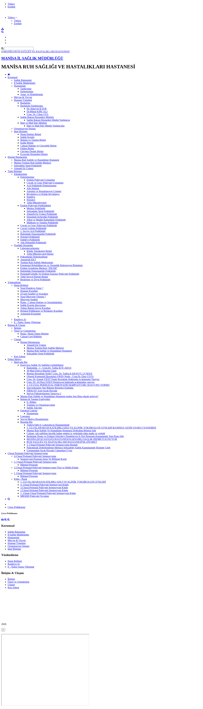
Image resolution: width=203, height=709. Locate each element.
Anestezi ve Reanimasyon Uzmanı (44, 191)
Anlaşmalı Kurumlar (30, 313)
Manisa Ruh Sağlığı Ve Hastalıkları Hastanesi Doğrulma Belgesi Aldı (61, 430)
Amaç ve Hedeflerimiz (31, 94)
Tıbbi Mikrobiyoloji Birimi (40, 254)
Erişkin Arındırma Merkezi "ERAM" (38, 268)
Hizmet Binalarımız (17, 157)
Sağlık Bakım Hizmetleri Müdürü (37, 117)
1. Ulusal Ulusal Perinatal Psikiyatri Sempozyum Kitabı (48, 493)
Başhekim (25, 103)
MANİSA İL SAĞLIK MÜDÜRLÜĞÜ (32, 58)
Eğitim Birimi (27, 148)
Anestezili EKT (28, 259)
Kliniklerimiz (20, 174)
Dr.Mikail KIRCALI (37, 111)
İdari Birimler (20, 131)
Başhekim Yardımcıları (31, 105)
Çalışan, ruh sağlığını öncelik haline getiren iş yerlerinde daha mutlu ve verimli (66, 433)
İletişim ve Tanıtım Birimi (33, 140)
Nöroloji (31, 199)
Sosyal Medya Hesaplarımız (34, 419)
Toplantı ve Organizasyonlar (41, 405)
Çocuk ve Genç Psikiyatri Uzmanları (45, 182)
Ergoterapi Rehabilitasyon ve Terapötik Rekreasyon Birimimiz (51, 265)
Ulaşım (17, 339)
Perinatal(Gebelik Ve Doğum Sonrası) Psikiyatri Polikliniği (49, 274)
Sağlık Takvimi (34, 407)
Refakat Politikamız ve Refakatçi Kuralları (41, 311)
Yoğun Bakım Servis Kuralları (35, 308)
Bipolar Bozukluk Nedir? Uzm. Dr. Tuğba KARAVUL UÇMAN (59, 373)
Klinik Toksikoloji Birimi (39, 251)
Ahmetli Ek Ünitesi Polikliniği (42, 214)
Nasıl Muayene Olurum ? (33, 296)
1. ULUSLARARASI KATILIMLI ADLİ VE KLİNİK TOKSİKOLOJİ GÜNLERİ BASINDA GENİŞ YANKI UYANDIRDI (91, 427)
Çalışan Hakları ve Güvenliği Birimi (38, 145)
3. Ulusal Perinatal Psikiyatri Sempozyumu (35, 462)
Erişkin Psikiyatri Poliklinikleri (35, 205)
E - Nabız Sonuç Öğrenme (27, 322)
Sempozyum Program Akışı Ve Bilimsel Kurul (43, 459)
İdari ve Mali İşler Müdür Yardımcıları (46, 125)
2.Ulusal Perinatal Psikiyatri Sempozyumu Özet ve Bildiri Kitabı (46, 467)
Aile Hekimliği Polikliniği (33, 242)
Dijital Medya (14, 359)
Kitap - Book (20, 479)
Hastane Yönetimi (23, 100)
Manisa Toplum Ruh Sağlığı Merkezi (32, 162)
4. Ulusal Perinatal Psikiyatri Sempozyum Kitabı (44, 484)
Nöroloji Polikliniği (30, 236)
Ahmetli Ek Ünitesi (23, 168)
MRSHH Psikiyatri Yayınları (34, 496)
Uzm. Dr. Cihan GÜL (38, 114)
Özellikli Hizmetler (23, 245)
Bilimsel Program (29, 464)
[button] (12, 17)
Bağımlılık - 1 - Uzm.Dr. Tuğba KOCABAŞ (49, 368)
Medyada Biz (20, 362)
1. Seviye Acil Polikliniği (32, 231)
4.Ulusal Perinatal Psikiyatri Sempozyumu (35, 456)
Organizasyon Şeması (25, 128)
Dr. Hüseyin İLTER (37, 108)
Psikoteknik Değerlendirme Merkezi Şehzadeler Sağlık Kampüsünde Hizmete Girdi (68, 447)
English (11, 6)
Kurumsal (12, 77)
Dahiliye (31, 197)
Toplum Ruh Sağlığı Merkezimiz (36, 262)
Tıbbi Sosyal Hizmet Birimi (34, 276)
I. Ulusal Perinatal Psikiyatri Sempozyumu (35, 473)
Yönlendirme (14, 282)
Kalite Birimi (26, 142)
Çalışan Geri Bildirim (31, 336)
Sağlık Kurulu (27, 137)
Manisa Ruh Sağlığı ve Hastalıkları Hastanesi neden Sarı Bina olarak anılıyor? (59, 396)
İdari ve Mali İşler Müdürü (33, 123)
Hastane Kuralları (29, 291)
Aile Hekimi (33, 188)
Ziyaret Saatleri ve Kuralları (34, 293)
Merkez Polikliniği (36, 208)
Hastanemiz (20, 86)
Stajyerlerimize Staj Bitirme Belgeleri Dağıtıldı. (50, 387)
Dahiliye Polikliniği (30, 239)
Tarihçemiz (25, 88)
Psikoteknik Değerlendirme (34, 256)
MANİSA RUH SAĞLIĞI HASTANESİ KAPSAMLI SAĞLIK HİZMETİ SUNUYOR (72, 439)
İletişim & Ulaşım (16, 325)
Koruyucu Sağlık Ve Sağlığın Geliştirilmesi (41, 365)
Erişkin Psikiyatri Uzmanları (41, 180)
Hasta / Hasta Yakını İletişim (34, 333)
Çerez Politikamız (16, 507)
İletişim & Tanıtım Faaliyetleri (35, 399)
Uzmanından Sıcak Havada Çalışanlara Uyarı (49, 450)
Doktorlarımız (27, 177)
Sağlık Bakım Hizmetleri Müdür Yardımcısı (48, 120)
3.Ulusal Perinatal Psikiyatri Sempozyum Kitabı (44, 487)
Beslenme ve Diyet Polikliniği (35, 279)
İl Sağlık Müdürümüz (24, 83)
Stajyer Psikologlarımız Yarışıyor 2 (44, 393)
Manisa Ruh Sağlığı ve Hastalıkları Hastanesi (36, 160)
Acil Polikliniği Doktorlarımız (41, 185)
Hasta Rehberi (21, 285)
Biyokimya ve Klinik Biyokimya (43, 194)
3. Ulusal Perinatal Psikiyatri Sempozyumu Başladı (52, 444)
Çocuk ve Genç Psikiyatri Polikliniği (38, 225)
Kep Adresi (19, 356)
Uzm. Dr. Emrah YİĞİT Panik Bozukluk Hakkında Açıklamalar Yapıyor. (63, 379)
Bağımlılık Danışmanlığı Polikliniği (38, 234)
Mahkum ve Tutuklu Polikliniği (42, 222)
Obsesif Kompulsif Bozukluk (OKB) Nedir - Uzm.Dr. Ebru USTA (60, 376)
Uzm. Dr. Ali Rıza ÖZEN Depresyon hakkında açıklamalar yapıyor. (61, 382)
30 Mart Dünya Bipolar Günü (41, 370)
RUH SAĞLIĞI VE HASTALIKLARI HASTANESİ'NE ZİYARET (62, 442)
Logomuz (25, 416)
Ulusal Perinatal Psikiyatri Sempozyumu (28, 453)
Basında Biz (26, 422)
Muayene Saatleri (29, 299)
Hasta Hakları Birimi (30, 134)
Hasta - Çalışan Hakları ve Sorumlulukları (41, 302)
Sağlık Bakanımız (23, 80)
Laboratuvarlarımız (29, 248)
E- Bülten (31, 402)
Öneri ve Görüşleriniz (25, 330)
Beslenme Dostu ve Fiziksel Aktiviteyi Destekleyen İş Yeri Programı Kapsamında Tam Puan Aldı (75, 436)
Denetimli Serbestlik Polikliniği (42, 217)
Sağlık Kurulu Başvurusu (33, 305)
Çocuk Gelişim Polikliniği (33, 228)
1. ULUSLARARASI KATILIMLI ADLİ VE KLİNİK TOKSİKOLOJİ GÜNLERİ (63, 481)
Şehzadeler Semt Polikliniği (28, 165)
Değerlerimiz (26, 91)
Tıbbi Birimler (15, 171)
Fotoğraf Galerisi (28, 410)
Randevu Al (20, 319)
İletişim (17, 328)
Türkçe (11, 4)
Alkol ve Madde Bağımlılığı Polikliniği (46, 219)
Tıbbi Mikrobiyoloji (36, 202)
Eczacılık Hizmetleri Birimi (34, 154)
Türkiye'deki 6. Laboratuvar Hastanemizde (48, 425)
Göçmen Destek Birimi (31, 151)
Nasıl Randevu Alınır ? (31, 288)
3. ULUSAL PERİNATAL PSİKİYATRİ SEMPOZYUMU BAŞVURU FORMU (68, 385)
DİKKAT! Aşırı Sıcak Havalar (42, 390)
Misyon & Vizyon (23, 97)
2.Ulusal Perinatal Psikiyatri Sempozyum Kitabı (44, 490)
